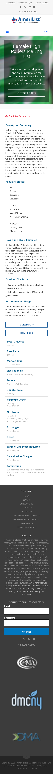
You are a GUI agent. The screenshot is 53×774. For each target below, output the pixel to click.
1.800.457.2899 (29, 11)
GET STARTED (26, 93)
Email (7, 606)
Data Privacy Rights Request (26, 519)
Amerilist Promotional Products (26, 585)
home (26, 496)
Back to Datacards (19, 116)
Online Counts (42, 2)
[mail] (34, 7)
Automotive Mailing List (33, 591)
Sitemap (33, 768)
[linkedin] (30, 7)
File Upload (26, 511)
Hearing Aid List (34, 588)
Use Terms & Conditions (26, 527)
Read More (26, 594)
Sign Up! (26, 631)
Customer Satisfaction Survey (26, 515)
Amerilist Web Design (24, 765)
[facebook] (20, 7)
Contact (26, 500)
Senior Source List (20, 582)
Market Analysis (25, 2)
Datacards (10, 2)
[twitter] (25, 7)
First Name (9, 618)
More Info (25, 324)
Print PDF (26, 332)
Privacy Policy (26, 523)
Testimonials (26, 507)
